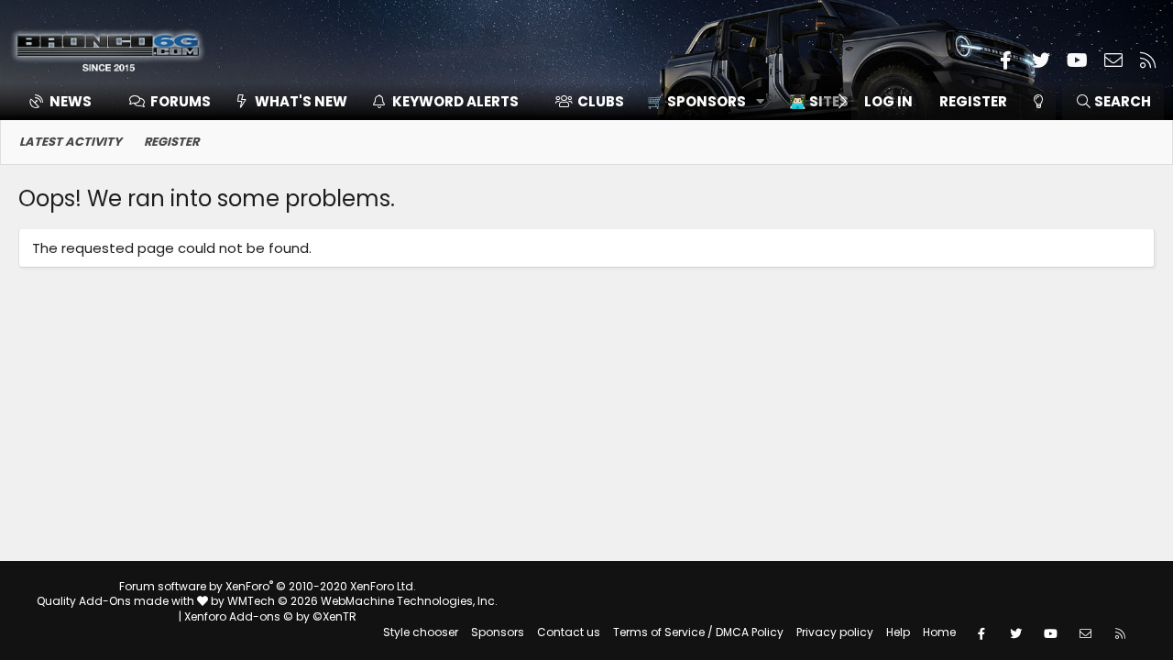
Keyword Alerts (455, 101)
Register (171, 141)
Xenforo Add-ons (270, 616)
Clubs (600, 101)
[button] (700, 101)
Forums (180, 101)
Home (939, 632)
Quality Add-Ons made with (117, 601)
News (70, 101)
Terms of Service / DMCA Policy (698, 632)
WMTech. (362, 601)
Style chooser (420, 632)
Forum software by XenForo (267, 586)
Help (898, 632)
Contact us (568, 632)
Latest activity (70, 141)
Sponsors (497, 632)
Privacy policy (834, 632)
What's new (301, 101)
